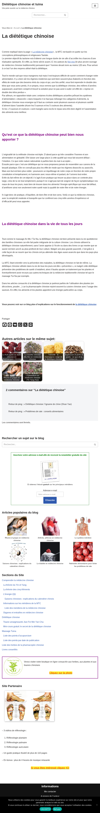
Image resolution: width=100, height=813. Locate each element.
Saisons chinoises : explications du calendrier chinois (29, 599)
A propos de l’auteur (50, 796)
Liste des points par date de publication (21, 640)
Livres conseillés (9, 649)
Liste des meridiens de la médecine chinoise (25, 608)
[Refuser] (96, 805)
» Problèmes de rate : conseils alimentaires (43, 411)
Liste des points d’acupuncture (17, 636)
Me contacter (50, 791)
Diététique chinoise (11, 617)
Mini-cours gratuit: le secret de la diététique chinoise (27, 626)
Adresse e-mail (50, 490)
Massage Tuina (9, 631)
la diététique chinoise (86, 304)
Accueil (17, 28)
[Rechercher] (65, 15)
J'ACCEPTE (45, 809)
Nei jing (71, 62)
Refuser (57, 809)
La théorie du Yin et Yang (14, 585)
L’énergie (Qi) (9, 594)
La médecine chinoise (42, 52)
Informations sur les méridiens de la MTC (22, 603)
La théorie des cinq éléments (16, 589)
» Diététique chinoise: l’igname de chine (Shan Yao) (48, 404)
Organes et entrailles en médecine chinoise (23, 612)
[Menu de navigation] (95, 6)
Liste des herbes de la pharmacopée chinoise (23, 645)
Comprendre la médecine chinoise (18, 580)
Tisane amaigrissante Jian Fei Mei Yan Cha (23, 622)
